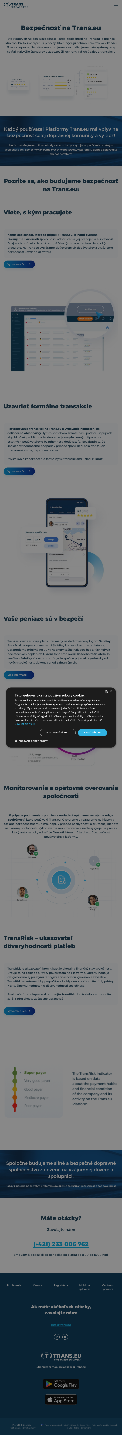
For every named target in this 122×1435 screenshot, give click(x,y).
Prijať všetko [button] (92, 732)
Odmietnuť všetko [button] (57, 732)
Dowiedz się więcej (25, 724)
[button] (31, 741)
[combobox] (106, 691)
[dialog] (61, 717)
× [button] (111, 691)
